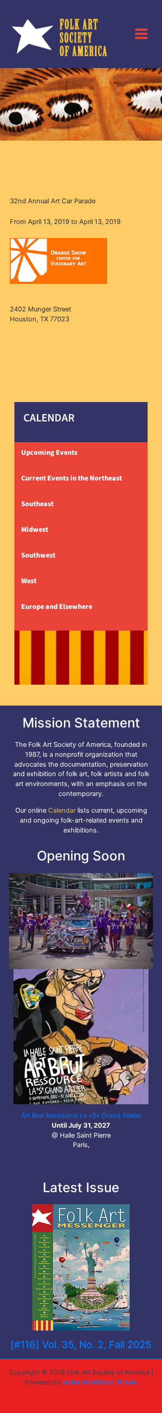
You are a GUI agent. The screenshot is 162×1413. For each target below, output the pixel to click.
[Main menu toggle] (141, 34)
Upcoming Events (49, 452)
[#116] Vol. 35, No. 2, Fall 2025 (81, 1344)
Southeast (37, 504)
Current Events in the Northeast (71, 478)
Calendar (62, 810)
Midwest (34, 530)
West (28, 581)
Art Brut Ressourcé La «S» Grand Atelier (81, 1115)
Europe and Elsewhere (56, 607)
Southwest (38, 555)
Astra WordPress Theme (100, 1382)
